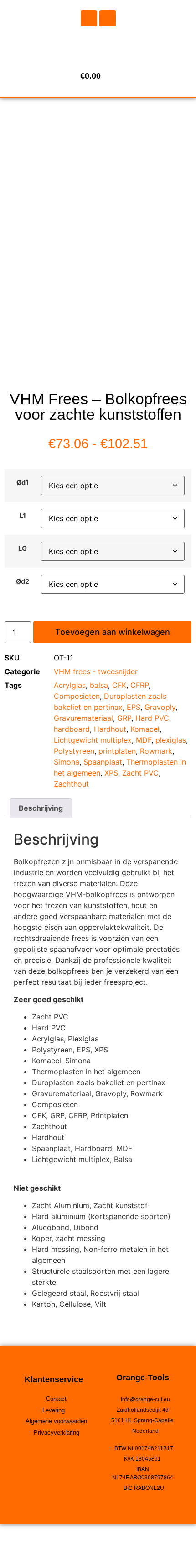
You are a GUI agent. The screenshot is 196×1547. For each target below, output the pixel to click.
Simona (66, 761)
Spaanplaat (102, 761)
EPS (133, 707)
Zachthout (71, 783)
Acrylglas (70, 685)
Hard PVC (152, 718)
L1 (23, 515)
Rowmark (156, 750)
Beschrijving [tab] (41, 808)
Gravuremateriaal (83, 718)
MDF (143, 739)
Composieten (77, 696)
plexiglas (170, 739)
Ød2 (22, 581)
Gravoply (159, 707)
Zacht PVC (140, 772)
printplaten (117, 750)
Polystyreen (74, 750)
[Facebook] (89, 18)
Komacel (145, 729)
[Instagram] (107, 18)
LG (22, 548)
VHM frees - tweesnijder (96, 671)
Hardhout (110, 729)
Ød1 (22, 483)
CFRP (139, 685)
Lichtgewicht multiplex (93, 739)
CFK (119, 685)
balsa (99, 685)
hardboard (72, 729)
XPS (111, 772)
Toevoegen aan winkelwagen (112, 632)
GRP (124, 718)
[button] (98, 46)
